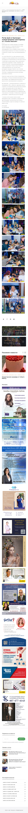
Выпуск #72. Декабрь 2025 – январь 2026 (11, 791)
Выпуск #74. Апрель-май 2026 (9, 786)
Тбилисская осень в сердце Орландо (16, 332)
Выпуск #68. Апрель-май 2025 (9, 800)
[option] (14, 367)
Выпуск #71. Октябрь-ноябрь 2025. (10, 793)
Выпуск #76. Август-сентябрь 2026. (10, 782)
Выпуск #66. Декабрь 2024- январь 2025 (14, 9)
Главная (3, 9)
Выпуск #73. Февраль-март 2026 (9, 789)
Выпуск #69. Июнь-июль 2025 (9, 798)
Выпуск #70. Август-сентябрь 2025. (10, 795)
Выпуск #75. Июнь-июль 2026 (9, 784)
